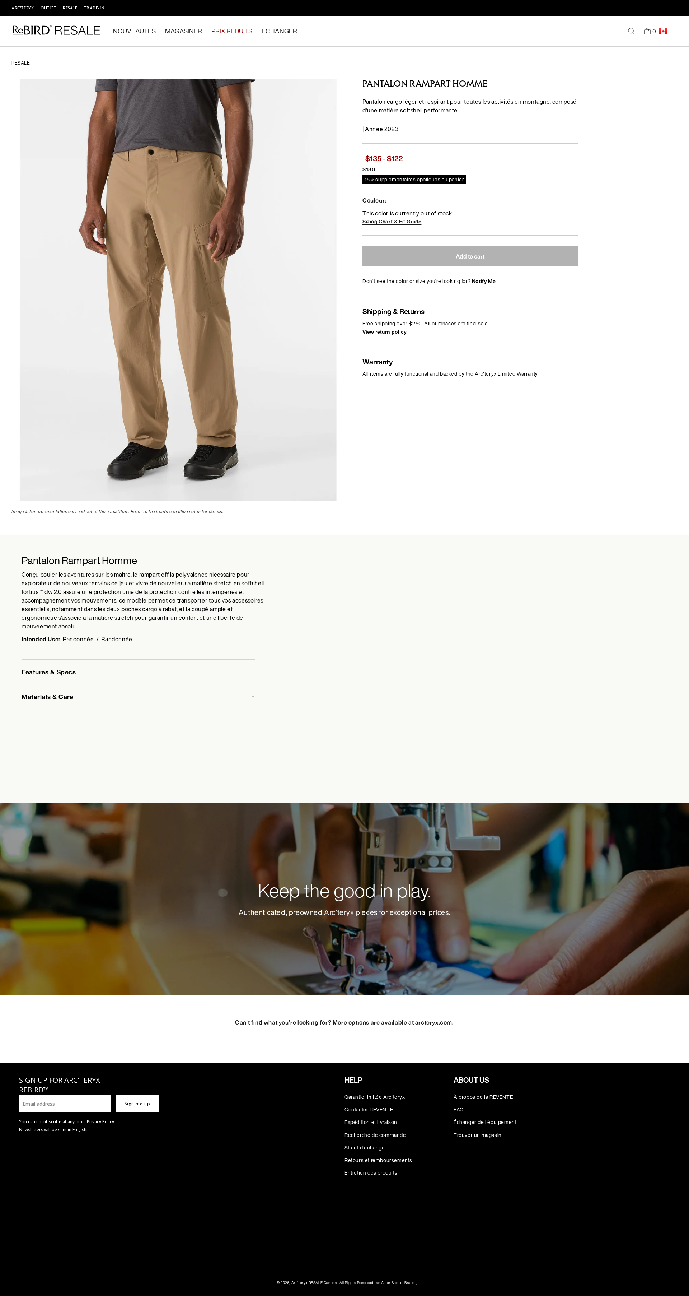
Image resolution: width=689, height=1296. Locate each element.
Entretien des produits (370, 1172)
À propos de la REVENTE (483, 1097)
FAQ (459, 1109)
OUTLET (48, 7)
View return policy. (385, 332)
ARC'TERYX (22, 7)
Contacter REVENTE (368, 1109)
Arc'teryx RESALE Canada (314, 1283)
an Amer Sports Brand (396, 1283)
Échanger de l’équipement (485, 1122)
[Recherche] (631, 31)
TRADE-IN (94, 7)
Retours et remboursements (378, 1160)
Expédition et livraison (370, 1122)
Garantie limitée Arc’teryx (374, 1097)
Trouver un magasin (478, 1135)
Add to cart (470, 256)
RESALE (70, 7)
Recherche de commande (375, 1135)
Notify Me (484, 281)
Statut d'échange (364, 1147)
